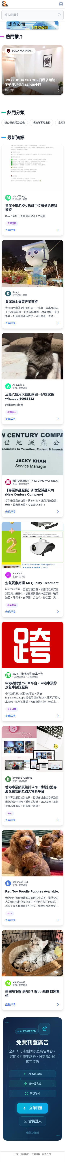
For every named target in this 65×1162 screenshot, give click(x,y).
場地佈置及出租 (41, 122)
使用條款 (35, 1154)
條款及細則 (32, 1132)
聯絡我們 (25, 1154)
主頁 (16, 1154)
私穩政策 (46, 1154)
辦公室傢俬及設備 (15, 122)
